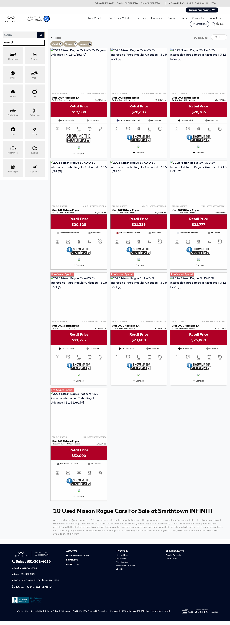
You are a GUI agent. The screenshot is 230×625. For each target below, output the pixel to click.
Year (13, 134)
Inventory (122, 551)
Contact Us (22, 611)
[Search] (41, 35)
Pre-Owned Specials (125, 565)
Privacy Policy (52, 611)
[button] (46, 19)
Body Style (13, 115)
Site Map (65, 611)
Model (13, 96)
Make (35, 78)
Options (35, 171)
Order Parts (171, 558)
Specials (119, 569)
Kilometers (13, 152)
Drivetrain (35, 115)
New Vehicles (122, 555)
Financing (72, 560)
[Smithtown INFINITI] (22, 18)
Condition (13, 59)
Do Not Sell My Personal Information (90, 611)
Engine (34, 152)
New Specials (122, 562)
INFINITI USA (72, 564)
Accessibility (36, 611)
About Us (71, 551)
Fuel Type (13, 171)
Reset (7, 42)
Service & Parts (175, 551)
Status (34, 59)
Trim (34, 134)
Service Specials (173, 555)
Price (12, 78)
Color (34, 96)
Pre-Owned (121, 558)
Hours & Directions (77, 555)
